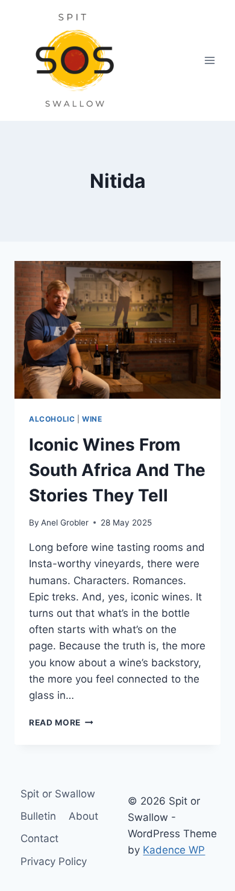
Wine (92, 418)
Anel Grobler (65, 522)
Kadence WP (174, 850)
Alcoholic (52, 418)
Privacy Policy (53, 861)
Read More (61, 722)
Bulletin (38, 816)
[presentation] (117, 330)
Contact (39, 838)
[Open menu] (209, 60)
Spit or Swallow (57, 794)
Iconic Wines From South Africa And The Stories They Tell (117, 470)
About (83, 816)
